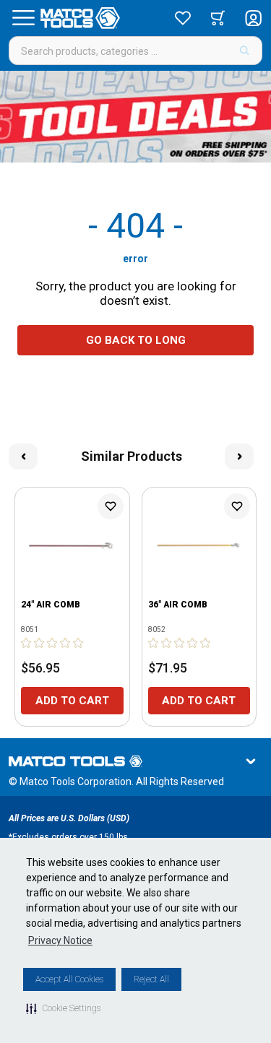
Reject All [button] (151, 979)
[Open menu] (23, 18)
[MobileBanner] (135, 117)
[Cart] (218, 18)
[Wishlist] (183, 18)
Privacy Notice (60, 940)
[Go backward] (23, 456)
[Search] (244, 50)
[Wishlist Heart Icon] (111, 506)
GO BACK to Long (136, 340)
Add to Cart (72, 700)
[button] (63, 1008)
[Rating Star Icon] (27, 643)
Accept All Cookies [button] (69, 979)
